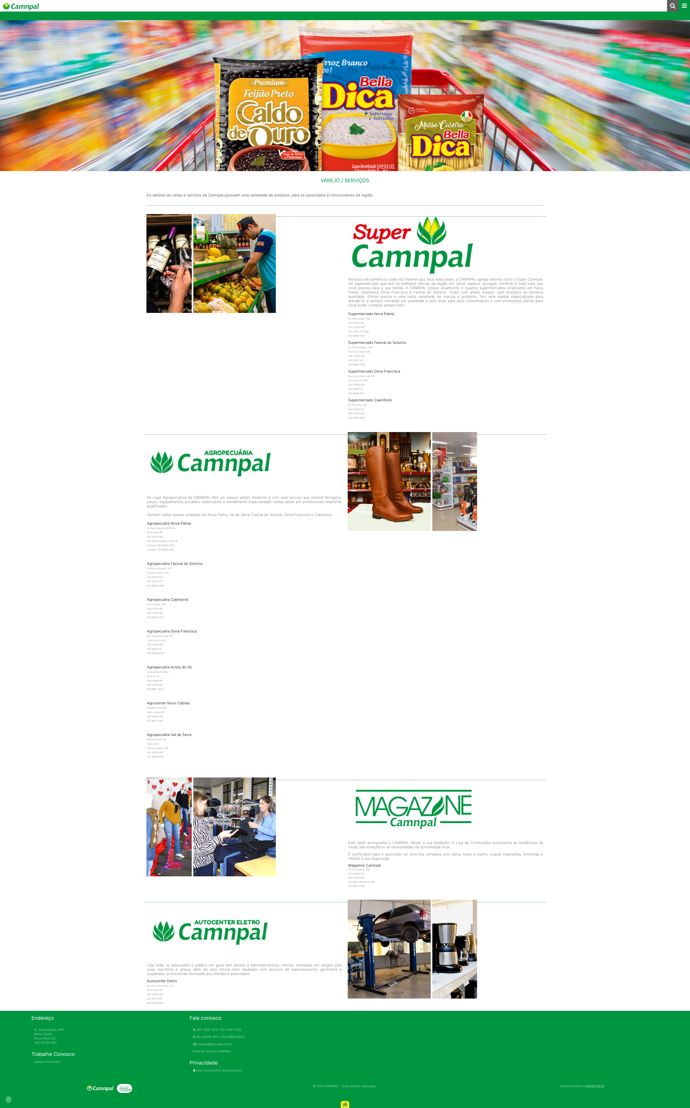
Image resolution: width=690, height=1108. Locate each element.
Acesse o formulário (47, 1061)
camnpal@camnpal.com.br (215, 1044)
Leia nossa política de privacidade (219, 1070)
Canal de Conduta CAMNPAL (211, 1051)
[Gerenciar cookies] (8, 1099)
